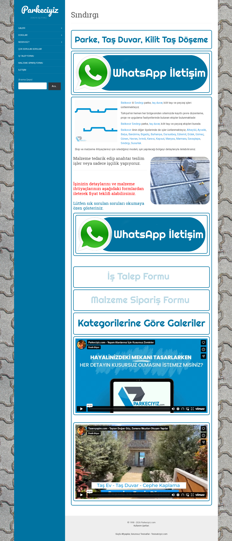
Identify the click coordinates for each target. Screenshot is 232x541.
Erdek (191, 134)
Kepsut (160, 138)
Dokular (23, 35)
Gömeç (199, 134)
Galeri (21, 28)
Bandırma (133, 134)
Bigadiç (145, 134)
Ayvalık (202, 130)
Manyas (170, 138)
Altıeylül (191, 130)
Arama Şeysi (25, 79)
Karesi (151, 138)
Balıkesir (126, 102)
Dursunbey (169, 134)
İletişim (22, 70)
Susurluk (136, 143)
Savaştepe (194, 138)
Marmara (181, 138)
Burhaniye (156, 134)
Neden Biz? (23, 42)
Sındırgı (139, 102)
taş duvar (157, 102)
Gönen (124, 138)
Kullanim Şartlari (141, 526)
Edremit (181, 134)
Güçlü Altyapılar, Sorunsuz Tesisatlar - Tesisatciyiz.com (141, 534)
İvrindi (142, 138)
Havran (133, 138)
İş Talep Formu (26, 56)
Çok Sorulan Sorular (30, 49)
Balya (124, 134)
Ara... (54, 86)
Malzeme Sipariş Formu (30, 63)
